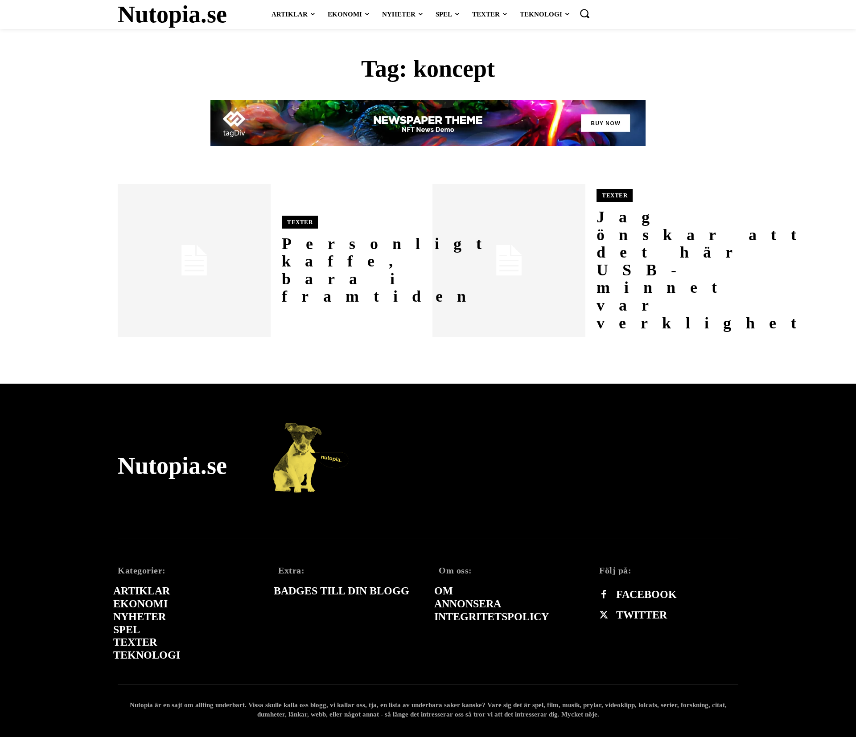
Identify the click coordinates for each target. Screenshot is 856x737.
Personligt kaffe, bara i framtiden (389, 270)
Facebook (646, 594)
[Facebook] (604, 595)
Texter (300, 222)
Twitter (641, 615)
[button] (584, 13)
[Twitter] (604, 615)
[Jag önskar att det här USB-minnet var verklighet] (508, 260)
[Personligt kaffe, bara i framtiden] (194, 260)
